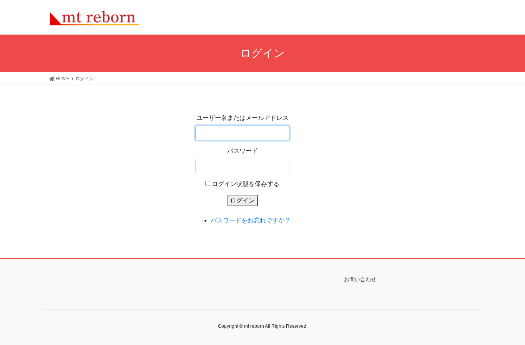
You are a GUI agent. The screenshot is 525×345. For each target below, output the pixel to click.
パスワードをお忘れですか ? (250, 220)
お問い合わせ (360, 279)
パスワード (242, 151)
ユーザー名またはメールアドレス (242, 117)
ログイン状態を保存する (245, 184)
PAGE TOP (505, 328)
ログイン (242, 200)
